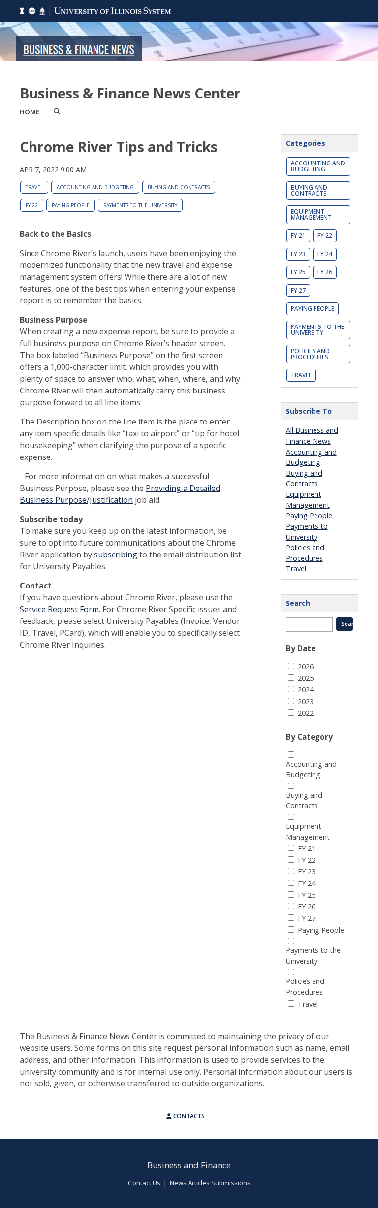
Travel (34, 187)
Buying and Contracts (179, 187)
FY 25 (298, 272)
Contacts (188, 1116)
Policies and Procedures (310, 354)
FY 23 (298, 254)
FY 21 (298, 235)
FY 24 (324, 254)
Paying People (71, 205)
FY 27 (298, 290)
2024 (306, 689)
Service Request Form (59, 609)
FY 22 (32, 205)
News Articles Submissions (210, 1182)
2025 (306, 678)
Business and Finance (189, 1165)
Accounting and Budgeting (95, 187)
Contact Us (144, 1182)
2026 (306, 666)
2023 (306, 701)
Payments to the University (140, 205)
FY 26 (324, 272)
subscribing (115, 554)
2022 (306, 713)
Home (29, 111)
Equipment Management (311, 214)
